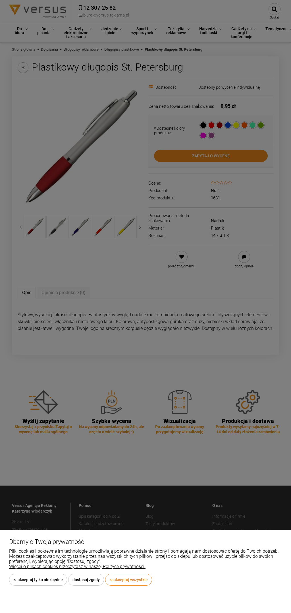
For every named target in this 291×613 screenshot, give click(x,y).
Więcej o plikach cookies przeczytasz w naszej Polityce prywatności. (77, 566)
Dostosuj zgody (86, 579)
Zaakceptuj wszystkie (128, 579)
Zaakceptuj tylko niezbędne (38, 579)
